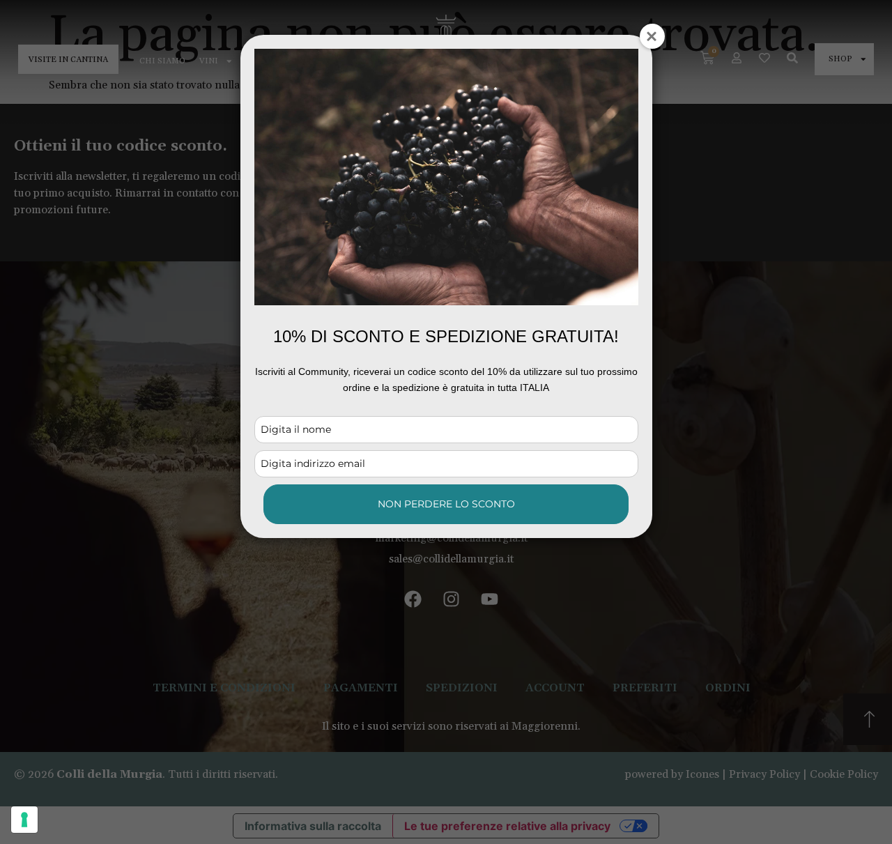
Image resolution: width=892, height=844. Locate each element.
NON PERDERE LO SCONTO (446, 504)
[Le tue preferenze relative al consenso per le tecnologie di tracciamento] (24, 819)
